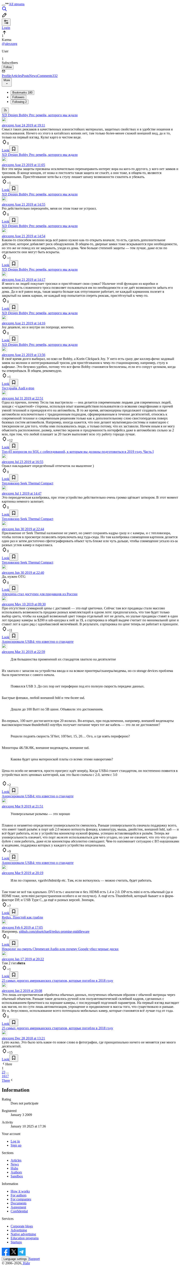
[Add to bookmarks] (13, 149)
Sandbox (17, 1176)
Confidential (19, 1211)
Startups (16, 1242)
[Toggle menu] (3, 5)
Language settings (15, 1259)
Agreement (18, 1207)
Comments (47, 76)
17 (7, 1076)
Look (5, 150)
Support (34, 1259)
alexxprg (8, 125)
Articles (16, 76)
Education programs (25, 1238)
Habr (26, 1263)
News (33, 76)
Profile (6, 76)
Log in (15, 1141)
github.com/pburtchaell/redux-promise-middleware (54, 931)
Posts (25, 76)
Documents (18, 1203)
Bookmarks (22, 92)
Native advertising (23, 1234)
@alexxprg (9, 44)
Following (19, 101)
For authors (18, 1195)
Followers (18, 97)
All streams (17, 4)
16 (3, 1076)
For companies (21, 1199)
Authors (16, 1172)
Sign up (16, 1145)
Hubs (14, 1168)
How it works (20, 1191)
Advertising (19, 1230)
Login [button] (6, 28)
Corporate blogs (22, 1226)
